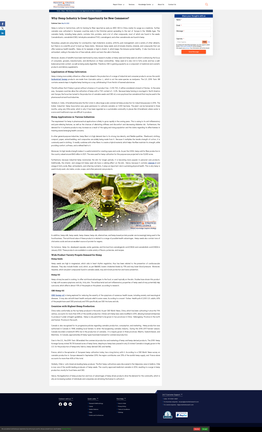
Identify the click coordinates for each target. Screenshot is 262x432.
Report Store (117, 4)
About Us (161, 4)
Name (178, 20)
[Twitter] (65, 405)
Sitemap (120, 412)
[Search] (206, 4)
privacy (187, 48)
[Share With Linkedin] (2, 33)
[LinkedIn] (70, 405)
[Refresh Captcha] (209, 41)
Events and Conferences (96, 415)
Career (91, 406)
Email (178, 25)
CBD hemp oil (58, 295)
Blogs (63, 11)
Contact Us (172, 4)
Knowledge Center (145, 4)
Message (179, 31)
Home (58, 11)
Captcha (179, 39)
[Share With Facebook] (2, 23)
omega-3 (152, 163)
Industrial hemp (59, 79)
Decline (197, 429)
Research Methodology (96, 403)
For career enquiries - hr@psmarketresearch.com (179, 405)
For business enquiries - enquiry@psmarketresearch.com (181, 402)
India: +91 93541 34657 (171, 399)
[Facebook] (60, 405)
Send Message (194, 52)
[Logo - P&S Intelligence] (64, 5)
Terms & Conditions (124, 409)
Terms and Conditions (186, 46)
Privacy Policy (122, 406)
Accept (205, 429)
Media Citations (93, 409)
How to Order (122, 403)
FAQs (90, 412)
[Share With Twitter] (2, 28)
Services (131, 4)
